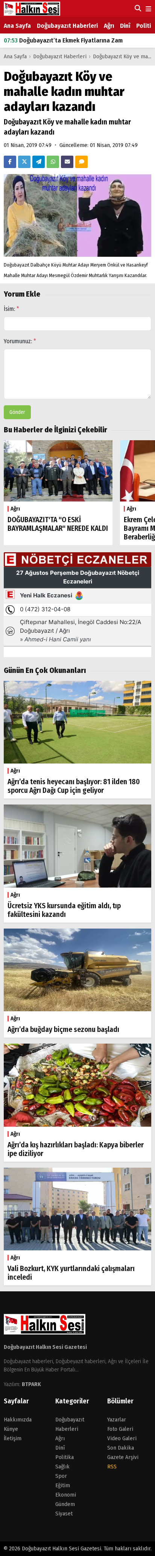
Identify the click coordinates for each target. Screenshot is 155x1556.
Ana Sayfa (17, 26)
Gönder (17, 412)
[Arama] (137, 8)
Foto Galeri (120, 1429)
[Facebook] (10, 162)
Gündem (65, 1504)
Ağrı (109, 26)
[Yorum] (81, 162)
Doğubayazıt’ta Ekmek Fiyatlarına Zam (63, 40)
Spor (61, 1476)
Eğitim (62, 1485)
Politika (64, 1457)
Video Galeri (122, 1438)
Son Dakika (120, 1447)
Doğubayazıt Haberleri (67, 26)
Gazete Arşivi (122, 1457)
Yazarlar (116, 1419)
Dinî (125, 26)
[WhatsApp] (53, 162)
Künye (11, 1429)
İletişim (12, 1438)
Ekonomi (65, 1494)
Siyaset (64, 1513)
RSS (112, 1466)
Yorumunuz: (20, 341)
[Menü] (147, 9)
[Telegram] (38, 162)
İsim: (11, 308)
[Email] (67, 162)
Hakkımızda (18, 1419)
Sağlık (62, 1466)
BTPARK (31, 1384)
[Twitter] (24, 162)
